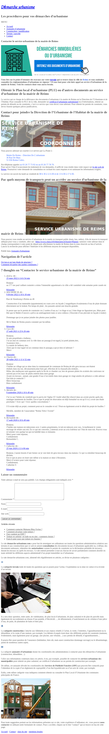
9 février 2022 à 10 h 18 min (18, 294)
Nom (3, 504)
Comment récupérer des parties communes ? (19, 264)
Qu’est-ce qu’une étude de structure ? (16, 262)
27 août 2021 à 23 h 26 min (18, 331)
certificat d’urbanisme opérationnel (63, 102)
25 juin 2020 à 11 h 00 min (17, 448)
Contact (9, 36)
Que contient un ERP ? (16, 534)
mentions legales (36, 732)
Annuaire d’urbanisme (15, 29)
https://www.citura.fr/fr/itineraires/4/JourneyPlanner (56, 242)
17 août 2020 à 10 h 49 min (18, 420)
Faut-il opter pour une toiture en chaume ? (23, 539)
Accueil (9, 26)
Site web (4, 514)
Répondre (10, 290)
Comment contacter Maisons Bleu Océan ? (24, 529)
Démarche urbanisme (18, 7)
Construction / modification (17, 31)
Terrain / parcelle (13, 33)
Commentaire (7, 499)
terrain (53, 80)
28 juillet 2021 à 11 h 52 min (18, 359)
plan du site (22, 732)
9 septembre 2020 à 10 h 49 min (19, 392)
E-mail (4, 509)
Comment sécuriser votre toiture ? (20, 532)
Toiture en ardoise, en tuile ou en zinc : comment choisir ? (30, 536)
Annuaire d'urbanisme (20, 251)
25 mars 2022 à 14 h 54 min (18, 278)
